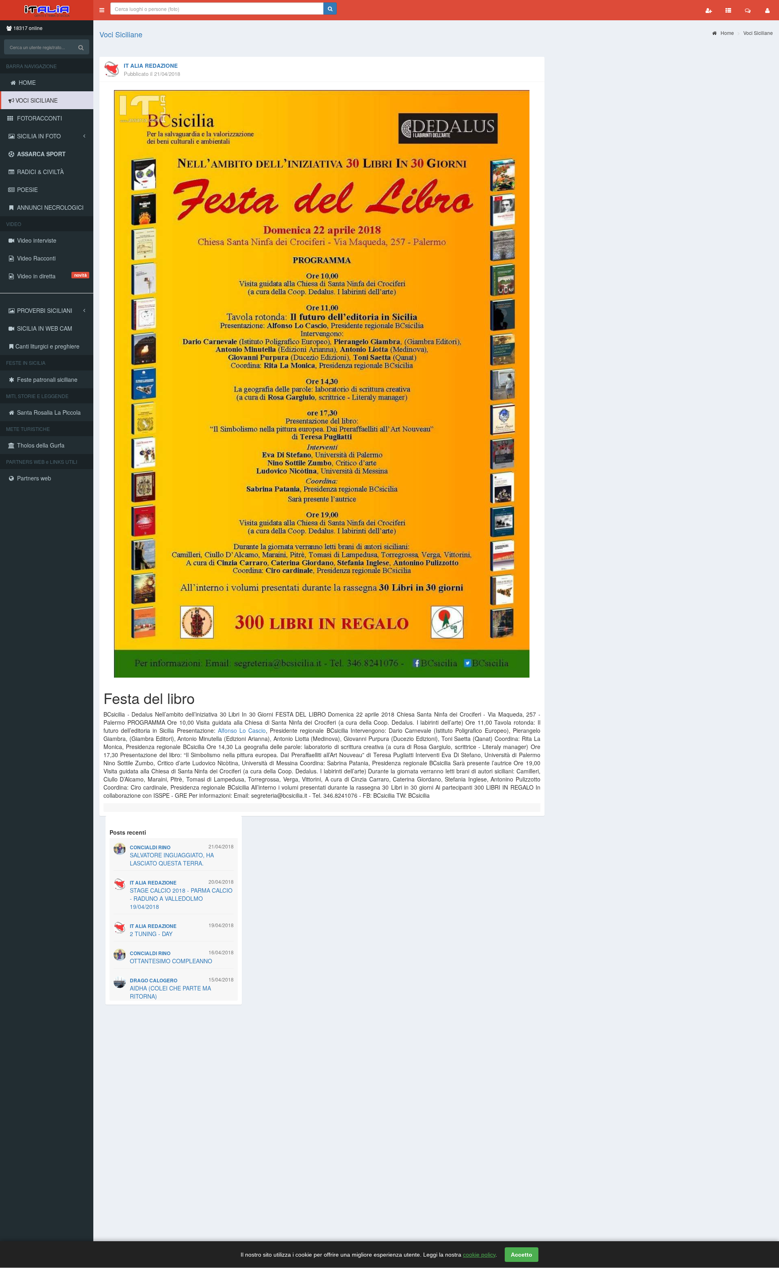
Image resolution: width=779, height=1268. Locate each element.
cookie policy (479, 1254)
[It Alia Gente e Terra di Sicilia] (46, 10)
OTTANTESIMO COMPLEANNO (171, 961)
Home (726, 32)
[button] (101, 10)
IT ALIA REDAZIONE (151, 65)
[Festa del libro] (321, 384)
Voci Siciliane (120, 34)
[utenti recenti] (709, 10)
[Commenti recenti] (747, 10)
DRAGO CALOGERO (153, 980)
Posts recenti (128, 832)
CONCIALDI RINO (150, 847)
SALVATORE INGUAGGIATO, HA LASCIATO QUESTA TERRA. (172, 859)
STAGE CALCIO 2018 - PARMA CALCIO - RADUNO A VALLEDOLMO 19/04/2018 (181, 898)
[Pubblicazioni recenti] (728, 10)
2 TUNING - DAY (151, 934)
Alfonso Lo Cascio (242, 730)
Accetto (521, 1254)
